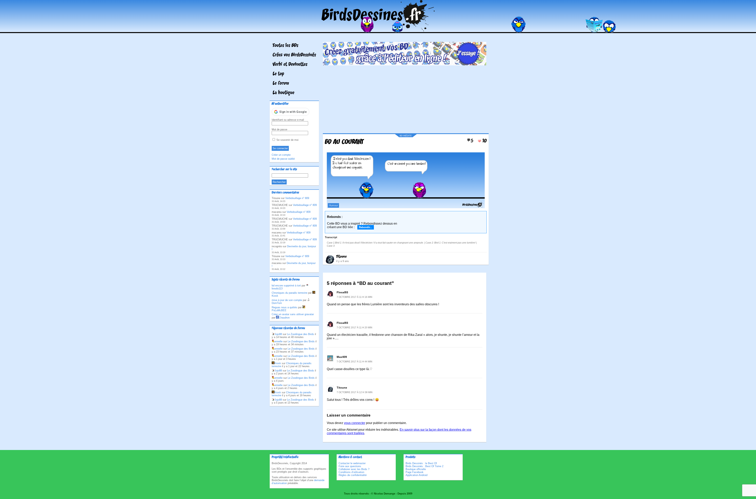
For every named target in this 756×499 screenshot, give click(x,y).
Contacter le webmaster (352, 463)
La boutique (283, 93)
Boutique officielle (416, 469)
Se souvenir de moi (287, 139)
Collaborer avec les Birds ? (354, 469)
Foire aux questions (350, 466)
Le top (278, 74)
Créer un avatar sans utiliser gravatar (293, 314)
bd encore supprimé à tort (286, 285)
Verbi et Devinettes (290, 65)
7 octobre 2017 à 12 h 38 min (354, 392)
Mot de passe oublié (283, 158)
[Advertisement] (404, 97)
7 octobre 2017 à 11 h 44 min (354, 361)
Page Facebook (414, 472)
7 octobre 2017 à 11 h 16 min (354, 297)
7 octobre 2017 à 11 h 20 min (354, 327)
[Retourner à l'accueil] (378, 30)
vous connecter (354, 423)
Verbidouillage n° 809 (297, 198)
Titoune (341, 256)
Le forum (281, 83)
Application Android (416, 475)
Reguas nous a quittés (284, 307)
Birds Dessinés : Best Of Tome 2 (424, 466)
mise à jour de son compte (287, 300)
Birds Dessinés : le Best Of (421, 463)
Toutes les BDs (285, 46)
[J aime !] (479, 141)
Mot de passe (279, 129)
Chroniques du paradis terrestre (289, 292)
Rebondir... (365, 227)
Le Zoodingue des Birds (300, 334)
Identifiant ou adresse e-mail (288, 119)
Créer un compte (281, 154)
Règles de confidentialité (353, 475)
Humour (333, 205)
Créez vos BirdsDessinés (294, 55)
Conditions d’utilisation (351, 472)
